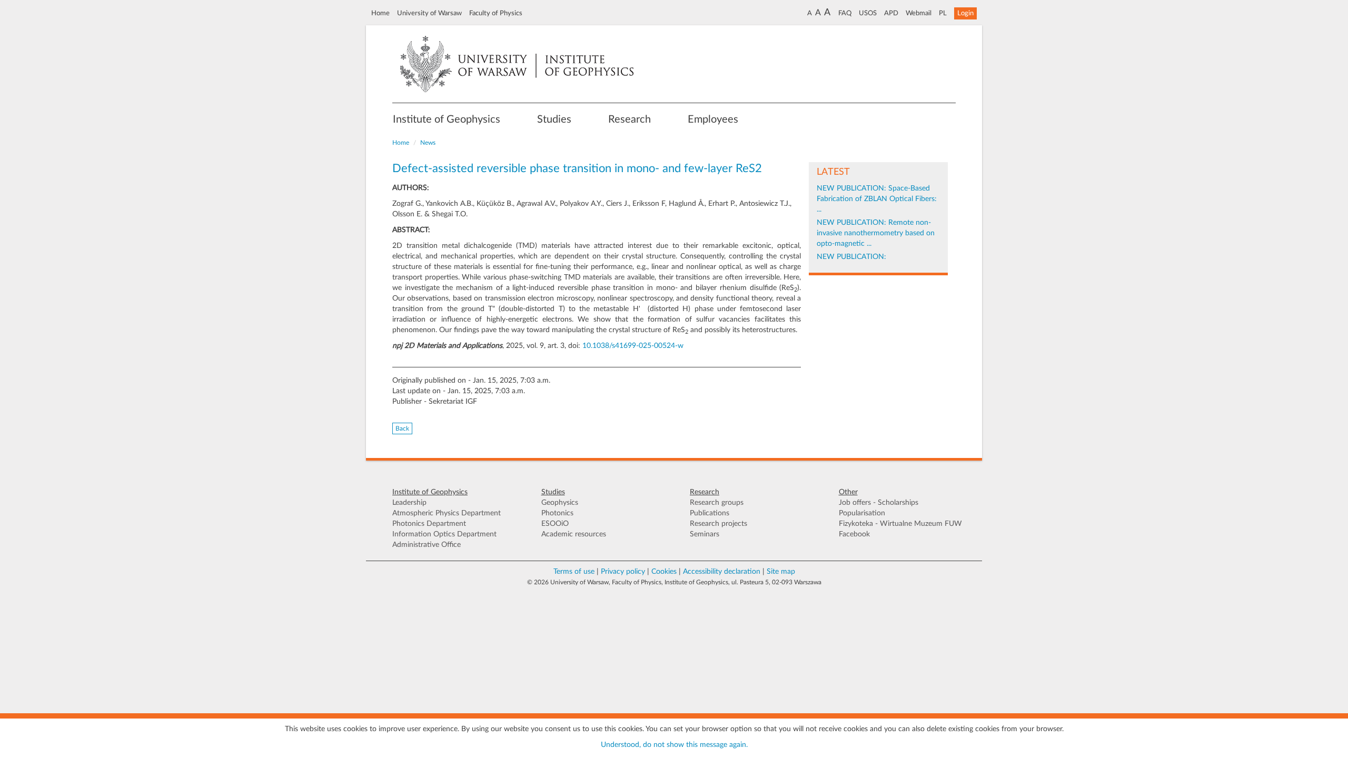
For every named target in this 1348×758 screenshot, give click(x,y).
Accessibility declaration (721, 571)
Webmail (918, 13)
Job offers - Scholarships (878, 502)
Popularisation (862, 513)
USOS (868, 13)
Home (380, 13)
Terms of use (573, 571)
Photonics (557, 513)
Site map (781, 571)
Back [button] (402, 428)
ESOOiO (555, 523)
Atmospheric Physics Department (446, 513)
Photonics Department (429, 523)
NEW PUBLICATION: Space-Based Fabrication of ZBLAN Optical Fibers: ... (877, 199)
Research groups (717, 502)
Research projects (718, 523)
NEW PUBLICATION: (851, 257)
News (427, 142)
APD (891, 13)
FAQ (844, 13)
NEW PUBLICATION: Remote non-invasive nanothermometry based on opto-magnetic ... (876, 233)
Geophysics (559, 502)
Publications (709, 513)
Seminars (704, 534)
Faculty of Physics (495, 13)
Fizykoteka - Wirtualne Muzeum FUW (900, 523)
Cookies (664, 571)
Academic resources (573, 534)
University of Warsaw (429, 13)
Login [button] (965, 13)
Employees (713, 119)
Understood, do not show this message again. (674, 745)
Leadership (409, 502)
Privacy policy (623, 571)
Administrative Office (426, 544)
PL (943, 13)
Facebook (854, 534)
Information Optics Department (444, 534)
